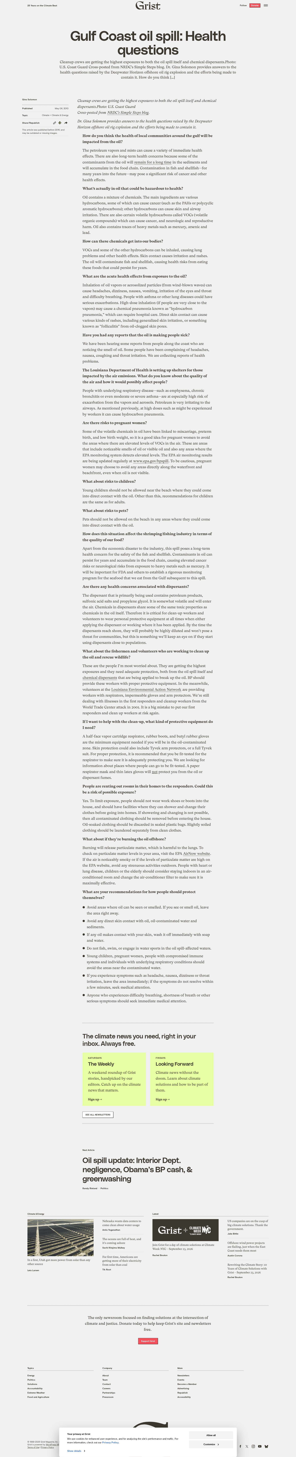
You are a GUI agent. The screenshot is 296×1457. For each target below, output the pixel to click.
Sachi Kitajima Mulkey (113, 1247)
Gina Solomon (29, 99)
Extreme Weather (36, 1392)
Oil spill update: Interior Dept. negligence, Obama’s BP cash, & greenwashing (137, 1169)
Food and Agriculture (38, 1397)
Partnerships (108, 1392)
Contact (106, 1384)
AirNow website (196, 853)
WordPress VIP (53, 1444)
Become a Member (187, 1384)
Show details (74, 1451)
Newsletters (183, 1375)
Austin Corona (235, 1255)
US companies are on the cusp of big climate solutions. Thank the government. (248, 1224)
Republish (182, 1392)
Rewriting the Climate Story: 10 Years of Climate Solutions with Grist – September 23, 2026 (247, 1268)
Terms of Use (33, 1447)
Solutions (32, 1384)
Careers (106, 1388)
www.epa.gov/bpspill (150, 461)
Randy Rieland (89, 1188)
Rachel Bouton (159, 1255)
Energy (31, 1375)
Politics (104, 1188)
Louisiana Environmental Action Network (146, 689)
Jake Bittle (233, 1233)
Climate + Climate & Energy (55, 115)
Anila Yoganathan (111, 1229)
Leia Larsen (33, 1270)
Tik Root (106, 1269)
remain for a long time (152, 162)
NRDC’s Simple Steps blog (127, 112)
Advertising (183, 1388)
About (105, 1375)
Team (105, 1379)
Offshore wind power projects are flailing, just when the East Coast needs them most (246, 1246)
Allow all (211, 1435)
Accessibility (184, 1397)
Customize (209, 1444)
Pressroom (107, 1397)
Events (180, 1379)
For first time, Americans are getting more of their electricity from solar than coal (122, 1260)
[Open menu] (266, 5)
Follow (243, 5)
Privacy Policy (47, 1447)
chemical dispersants (100, 678)
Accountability (35, 1388)
